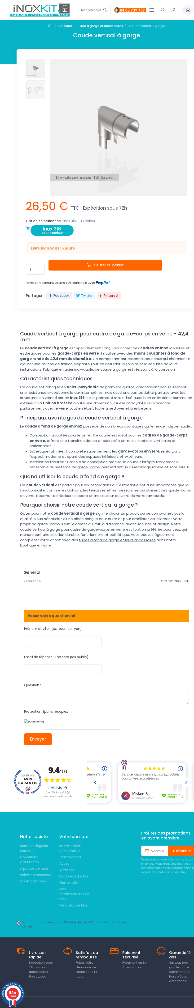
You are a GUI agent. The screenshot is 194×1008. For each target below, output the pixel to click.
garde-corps (88, 467)
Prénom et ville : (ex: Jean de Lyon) (53, 628)
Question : (32, 685)
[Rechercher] (105, 10)
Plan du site (68, 882)
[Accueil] (50, 26)
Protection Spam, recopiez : (47, 711)
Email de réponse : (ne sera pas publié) (56, 657)
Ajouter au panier (108, 265)
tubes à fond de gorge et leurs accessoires (117, 540)
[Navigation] (152, 10)
